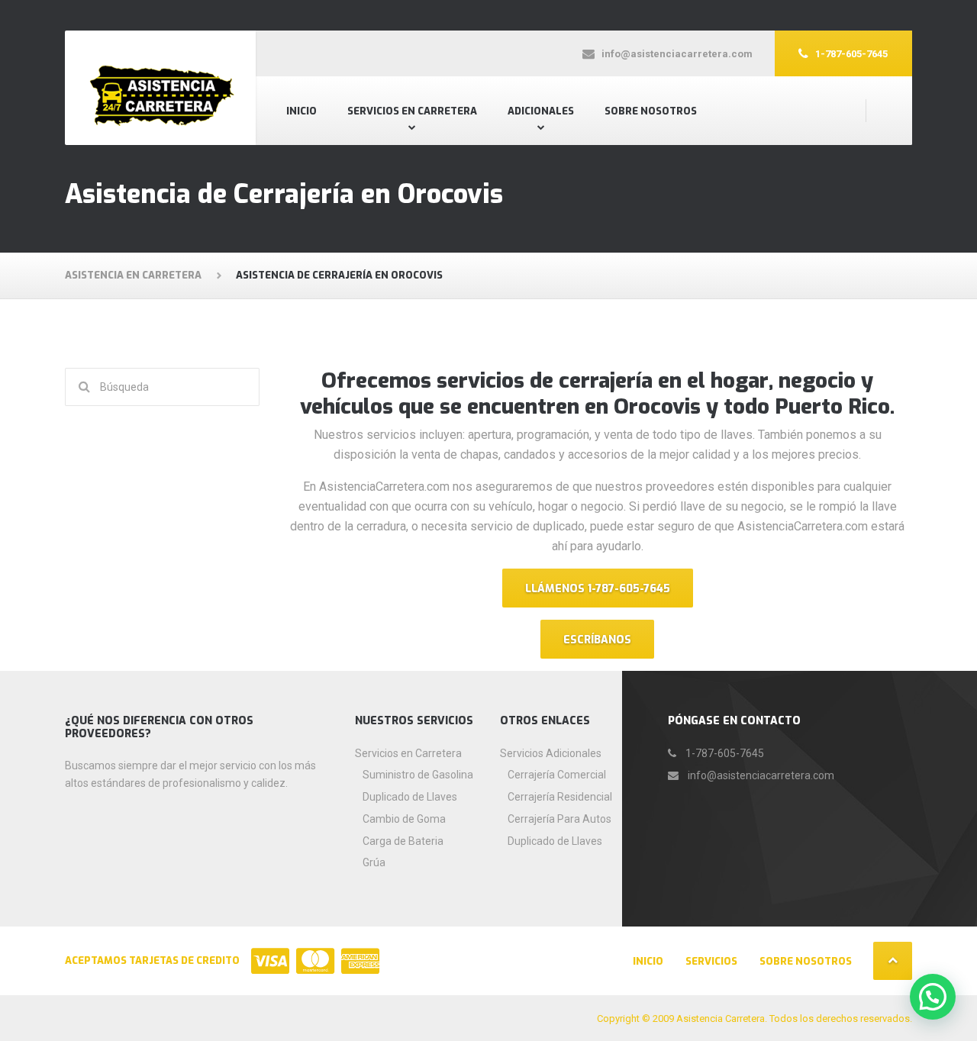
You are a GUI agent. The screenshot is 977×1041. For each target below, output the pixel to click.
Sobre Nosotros (651, 111)
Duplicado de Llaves (410, 797)
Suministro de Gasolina (418, 775)
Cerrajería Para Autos (559, 819)
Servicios (711, 961)
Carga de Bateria (403, 841)
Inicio (301, 111)
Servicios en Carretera (412, 111)
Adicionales (541, 111)
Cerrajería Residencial (560, 797)
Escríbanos (597, 640)
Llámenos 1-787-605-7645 (597, 589)
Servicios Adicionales (550, 753)
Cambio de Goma (404, 819)
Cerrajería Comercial (557, 775)
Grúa (374, 862)
